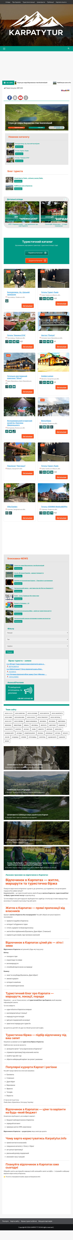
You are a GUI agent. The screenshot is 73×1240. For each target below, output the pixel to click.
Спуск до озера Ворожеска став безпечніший (29, 565)
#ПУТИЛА (57, 733)
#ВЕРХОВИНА (61, 721)
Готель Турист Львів (22, 150)
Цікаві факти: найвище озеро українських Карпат (27, 815)
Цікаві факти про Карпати (20, 767)
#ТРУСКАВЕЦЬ (32, 737)
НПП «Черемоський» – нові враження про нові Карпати (23, 225)
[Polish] (64, 90)
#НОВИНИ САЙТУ (9, 733)
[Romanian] (66, 90)
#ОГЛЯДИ (19, 733)
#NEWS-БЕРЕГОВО (20, 713)
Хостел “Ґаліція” (48, 335)
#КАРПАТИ (18, 729)
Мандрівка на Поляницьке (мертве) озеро (24, 840)
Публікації (50, 2)
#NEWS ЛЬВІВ (8, 717)
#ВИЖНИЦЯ (8, 725)
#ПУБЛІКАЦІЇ (49, 733)
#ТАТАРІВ (23, 737)
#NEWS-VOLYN (8, 713)
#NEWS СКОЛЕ (31, 717)
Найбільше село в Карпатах (39, 82)
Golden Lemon (47, 376)
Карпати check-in (61, 2)
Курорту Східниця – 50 (21, 603)
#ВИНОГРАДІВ (17, 725)
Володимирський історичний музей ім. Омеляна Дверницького (19, 423)
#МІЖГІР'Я (41, 729)
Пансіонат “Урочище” (16, 466)
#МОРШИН (49, 729)
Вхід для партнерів (45, 1221)
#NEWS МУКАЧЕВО (19, 717)
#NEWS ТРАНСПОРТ (43, 717)
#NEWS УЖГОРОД (55, 717)
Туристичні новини (29, 867)
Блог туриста (17, 817)
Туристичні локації (29, 2)
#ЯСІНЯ (7, 741)
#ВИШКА (26, 725)
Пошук (9, 652)
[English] (62, 90)
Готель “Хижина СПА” (22, 158)
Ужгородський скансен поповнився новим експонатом (32, 618)
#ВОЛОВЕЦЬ (34, 725)
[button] (36, 117)
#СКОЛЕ (7, 737)
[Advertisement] (36, 65)
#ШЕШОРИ (62, 737)
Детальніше (19, 146)
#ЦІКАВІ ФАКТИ (52, 737)
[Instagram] (15, 97)
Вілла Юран (46, 421)
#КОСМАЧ (26, 729)
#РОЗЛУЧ (65, 733)
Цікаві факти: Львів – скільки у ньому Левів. (28, 178)
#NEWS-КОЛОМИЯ (32, 713)
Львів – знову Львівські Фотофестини (26, 595)
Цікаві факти (41, 2)
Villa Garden (12, 507)
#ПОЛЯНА (40, 733)
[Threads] (26, 97)
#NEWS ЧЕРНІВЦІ (18, 721)
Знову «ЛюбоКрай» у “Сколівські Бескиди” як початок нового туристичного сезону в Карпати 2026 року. (32, 864)
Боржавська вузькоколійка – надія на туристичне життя (32, 611)
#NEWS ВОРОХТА (44, 713)
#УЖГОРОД (42, 737)
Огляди (8, 2)
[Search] (68, 48)
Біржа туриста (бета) (29, 1221)
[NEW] (19, 278)
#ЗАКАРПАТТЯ (9, 729)
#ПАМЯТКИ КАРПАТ (30, 733)
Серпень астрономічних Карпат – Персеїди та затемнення (33, 580)
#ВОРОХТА (43, 725)
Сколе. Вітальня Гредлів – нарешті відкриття (29, 573)
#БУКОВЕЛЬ (43, 721)
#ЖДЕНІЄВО (62, 725)
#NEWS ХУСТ (8, 721)
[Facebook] (9, 97)
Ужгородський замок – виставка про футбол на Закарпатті (33, 588)
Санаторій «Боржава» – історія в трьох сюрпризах (59, 225)
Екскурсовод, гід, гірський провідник (27, 143)
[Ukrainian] (68, 90)
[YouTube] (20, 97)
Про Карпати (16, 2)
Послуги (5, 1221)
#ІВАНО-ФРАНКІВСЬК (31, 721)
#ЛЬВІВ (34, 729)
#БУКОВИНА (52, 721)
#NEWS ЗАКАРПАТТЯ (57, 713)
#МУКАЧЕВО (58, 729)
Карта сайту (14, 1221)
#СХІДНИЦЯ (15, 737)
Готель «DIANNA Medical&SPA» (54, 507)
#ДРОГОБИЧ (52, 725)
